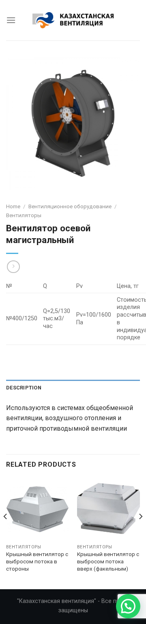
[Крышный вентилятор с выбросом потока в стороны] (37, 509)
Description (23, 388)
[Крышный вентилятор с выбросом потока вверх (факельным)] (108, 509)
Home (13, 206)
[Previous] (6, 532)
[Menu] (11, 20)
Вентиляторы (23, 215)
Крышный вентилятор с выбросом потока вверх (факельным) (108, 561)
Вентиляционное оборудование (70, 206)
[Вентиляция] (73, 20)
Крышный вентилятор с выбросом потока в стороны (37, 561)
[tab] (73, 388)
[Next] (140, 532)
